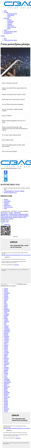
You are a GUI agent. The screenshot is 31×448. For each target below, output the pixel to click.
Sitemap (11, 212)
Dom (5, 10)
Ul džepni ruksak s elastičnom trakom (18, 214)
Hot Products (4, 212)
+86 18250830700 (9, 191)
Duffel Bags (10, 25)
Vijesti (5, 30)
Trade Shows (10, 15)
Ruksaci (9, 19)
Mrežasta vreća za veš (6, 215)
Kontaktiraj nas (8, 33)
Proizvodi (6, 18)
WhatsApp (7, 224)
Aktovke (9, 24)
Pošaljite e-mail (5, 221)
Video (8, 16)
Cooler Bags (10, 21)
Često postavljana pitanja (10, 31)
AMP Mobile (17, 212)
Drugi (8, 28)
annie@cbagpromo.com (10, 192)
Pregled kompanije (12, 13)
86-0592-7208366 (19, 191)
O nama (6, 12)
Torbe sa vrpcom (11, 27)
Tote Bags (10, 22)
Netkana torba (4, 214)
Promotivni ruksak (17, 215)
